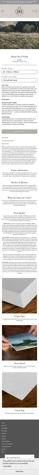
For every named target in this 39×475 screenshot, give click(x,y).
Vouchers (4, 433)
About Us (4, 425)
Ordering (4, 436)
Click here (23, 176)
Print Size (7, 68)
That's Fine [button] (19, 471)
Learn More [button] (7, 466)
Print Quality (4, 430)
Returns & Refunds (6, 441)
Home (3, 423)
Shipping (4, 438)
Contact (3, 449)
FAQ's (3, 451)
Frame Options (9, 77)
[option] (19, 2)
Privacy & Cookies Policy (7, 444)
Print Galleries (5, 428)
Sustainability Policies (6, 446)
